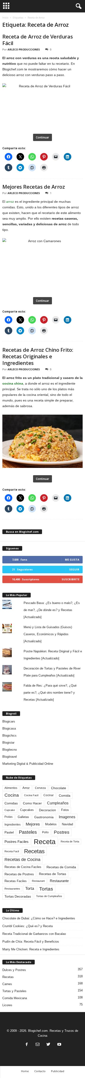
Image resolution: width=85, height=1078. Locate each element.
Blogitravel (9, 756)
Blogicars (8, 721)
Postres (61, 832)
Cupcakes (27, 810)
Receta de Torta (70, 841)
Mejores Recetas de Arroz (33, 186)
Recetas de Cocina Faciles (22, 867)
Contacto (40, 1071)
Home (25, 1071)
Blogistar (8, 742)
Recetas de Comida (61, 867)
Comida (64, 795)
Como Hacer (32, 803)
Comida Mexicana (14, 998)
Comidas (11, 803)
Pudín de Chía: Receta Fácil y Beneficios (30, 941)
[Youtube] (59, 1045)
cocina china (12, 383)
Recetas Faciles (15, 881)
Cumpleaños (57, 803)
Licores (7, 1005)
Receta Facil (11, 851)
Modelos (51, 824)
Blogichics (9, 735)
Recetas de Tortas (52, 874)
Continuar (42, 137)
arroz (10, 201)
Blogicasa (9, 728)
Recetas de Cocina (22, 859)
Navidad (67, 824)
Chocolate (58, 788)
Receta (44, 841)
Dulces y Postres (14, 970)
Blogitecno (9, 749)
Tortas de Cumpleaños (49, 896)
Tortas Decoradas (17, 896)
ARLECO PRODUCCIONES (24, 49)
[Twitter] (48, 1045)
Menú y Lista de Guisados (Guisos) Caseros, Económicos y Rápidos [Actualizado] (48, 634)
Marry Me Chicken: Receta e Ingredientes (30, 949)
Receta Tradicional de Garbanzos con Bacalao (34, 934)
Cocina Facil (31, 795)
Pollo (45, 832)
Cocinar (48, 795)
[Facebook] (26, 1045)
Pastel (9, 832)
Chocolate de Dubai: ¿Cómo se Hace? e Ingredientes (38, 918)
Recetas (34, 851)
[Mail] (37, 1045)
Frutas (8, 816)
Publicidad (57, 1071)
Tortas (46, 888)
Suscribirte (70, 579)
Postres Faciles (16, 842)
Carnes (7, 984)
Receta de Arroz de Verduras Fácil (37, 39)
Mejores (33, 824)
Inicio (5, 17)
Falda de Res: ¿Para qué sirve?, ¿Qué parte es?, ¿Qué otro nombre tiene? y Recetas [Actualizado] (50, 692)
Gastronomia (44, 817)
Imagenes (67, 817)
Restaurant (38, 880)
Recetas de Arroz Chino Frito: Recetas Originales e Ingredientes (37, 356)
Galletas (23, 817)
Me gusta (72, 559)
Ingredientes (12, 824)
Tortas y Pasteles (14, 991)
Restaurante (59, 881)
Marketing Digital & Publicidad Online (27, 763)
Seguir (74, 569)
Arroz (26, 788)
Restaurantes (12, 888)
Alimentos (10, 788)
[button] (77, 6)
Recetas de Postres (19, 874)
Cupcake (9, 810)
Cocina (11, 795)
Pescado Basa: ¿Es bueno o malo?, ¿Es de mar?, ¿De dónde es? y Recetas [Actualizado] (52, 610)
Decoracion (47, 810)
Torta (29, 888)
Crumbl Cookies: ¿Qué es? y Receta (27, 926)
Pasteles (28, 832)
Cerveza (40, 788)
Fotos (65, 810)
